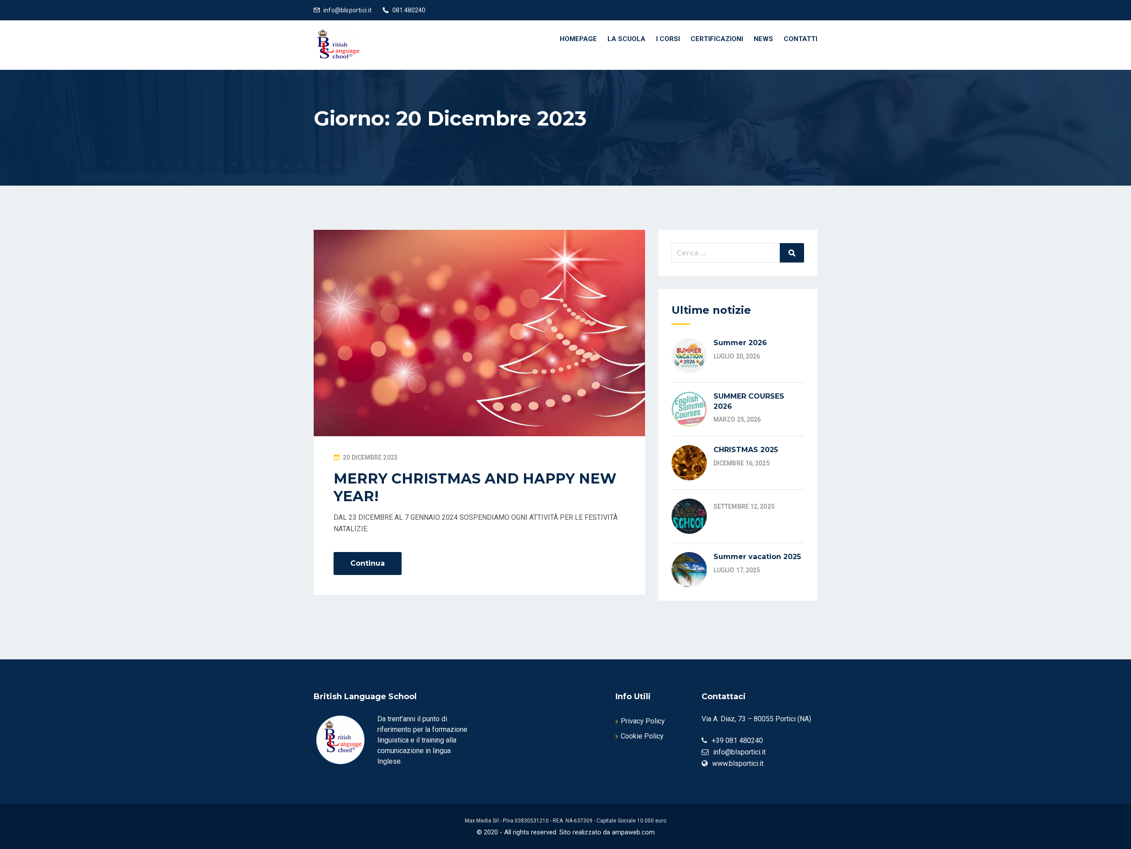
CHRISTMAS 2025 (746, 449)
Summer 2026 (740, 343)
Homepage (578, 39)
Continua (367, 563)
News (763, 39)
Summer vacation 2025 (757, 556)
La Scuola (626, 39)
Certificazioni (717, 39)
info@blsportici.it (347, 10)
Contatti (800, 39)
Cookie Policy (642, 736)
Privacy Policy (643, 721)
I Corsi (668, 39)
